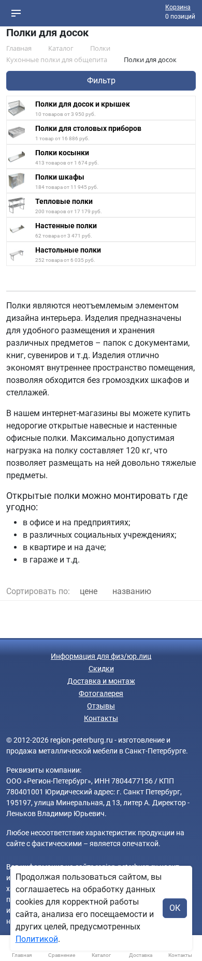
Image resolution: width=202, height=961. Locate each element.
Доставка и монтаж (101, 681)
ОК (174, 908)
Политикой (37, 939)
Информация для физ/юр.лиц (101, 656)
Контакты (101, 718)
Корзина (178, 7)
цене (88, 591)
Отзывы (101, 706)
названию (131, 591)
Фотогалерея (101, 693)
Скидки (101, 668)
